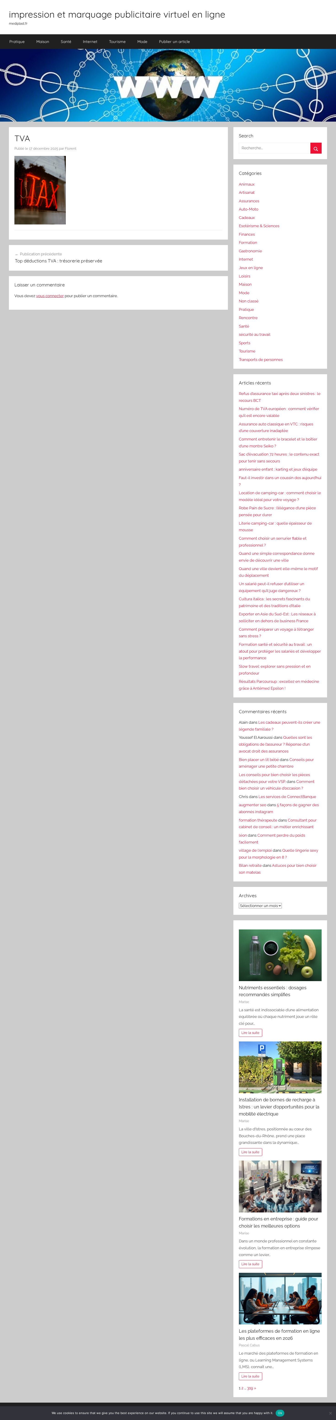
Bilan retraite (250, 865)
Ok (280, 1413)
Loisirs (244, 276)
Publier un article (174, 41)
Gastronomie (250, 251)
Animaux (247, 184)
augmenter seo (252, 805)
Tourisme (117, 41)
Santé (66, 41)
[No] (330, 1413)
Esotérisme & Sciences (259, 226)
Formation (248, 242)
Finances (247, 234)
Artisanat (247, 192)
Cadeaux (247, 217)
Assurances (249, 201)
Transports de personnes (261, 359)
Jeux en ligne (251, 267)
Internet (90, 41)
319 (250, 1388)
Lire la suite (250, 1033)
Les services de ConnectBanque (287, 796)
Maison (42, 41)
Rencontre (248, 317)
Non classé (249, 301)
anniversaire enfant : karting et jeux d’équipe (278, 469)
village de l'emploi (255, 850)
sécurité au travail (254, 334)
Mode (142, 41)
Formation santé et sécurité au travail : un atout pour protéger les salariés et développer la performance (280, 651)
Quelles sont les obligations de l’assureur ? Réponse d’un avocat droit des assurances (275, 744)
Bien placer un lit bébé (259, 759)
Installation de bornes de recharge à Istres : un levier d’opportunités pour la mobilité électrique (279, 1106)
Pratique (17, 41)
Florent (70, 149)
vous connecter (50, 296)
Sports (244, 343)
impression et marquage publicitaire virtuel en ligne (117, 14)
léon (243, 835)
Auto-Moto (248, 209)
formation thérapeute (258, 820)
